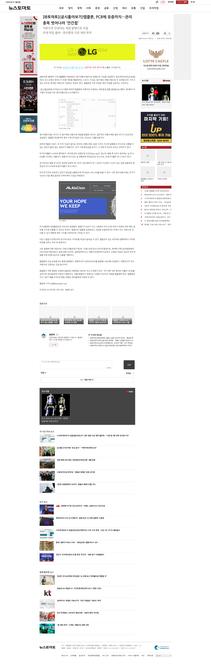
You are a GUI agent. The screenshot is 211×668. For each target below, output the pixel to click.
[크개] (165, 33)
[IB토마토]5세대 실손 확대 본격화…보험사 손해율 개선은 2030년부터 (114, 340)
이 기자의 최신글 (95, 335)
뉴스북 (54, 345)
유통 (133, 8)
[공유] (158, 33)
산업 (115, 8)
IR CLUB (105, 655)
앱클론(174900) (66, 77)
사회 (88, 8)
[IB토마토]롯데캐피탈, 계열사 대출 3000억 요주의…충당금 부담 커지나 (115, 338)
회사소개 (65, 655)
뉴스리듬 (145, 80)
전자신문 (171, 2)
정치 (70, 8)
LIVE (163, 2)
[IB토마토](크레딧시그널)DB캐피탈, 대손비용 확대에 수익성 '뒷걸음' (114, 345)
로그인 (193, 2)
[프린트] (153, 33)
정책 (79, 8)
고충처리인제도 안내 (118, 655)
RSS (143, 655)
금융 (106, 8)
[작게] (169, 33)
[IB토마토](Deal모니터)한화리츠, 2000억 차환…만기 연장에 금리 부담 (114, 343)
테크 (124, 8)
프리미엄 (153, 8)
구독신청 (150, 655)
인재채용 (73, 655)
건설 (142, 8)
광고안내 (82, 655)
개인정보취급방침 (94, 655)
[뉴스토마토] (20, 8)
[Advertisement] (182, 47)
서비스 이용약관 (133, 655)
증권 (97, 8)
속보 (61, 8)
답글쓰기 (145, 33)
